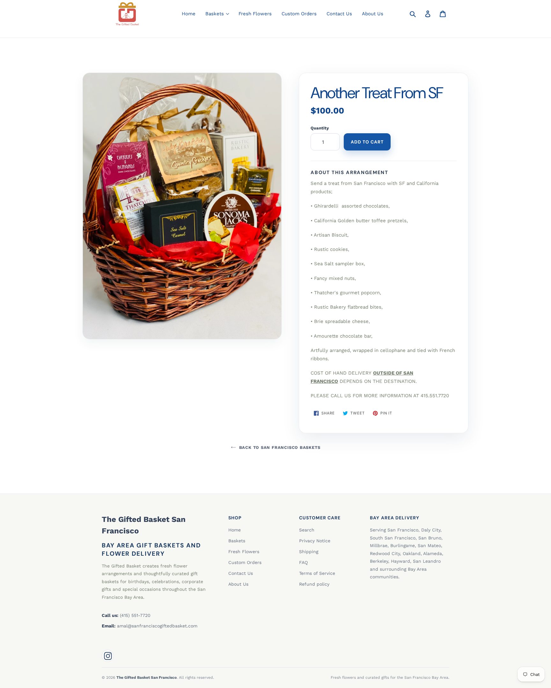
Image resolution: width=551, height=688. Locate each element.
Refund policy (314, 584)
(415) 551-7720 (135, 615)
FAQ (303, 562)
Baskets (236, 540)
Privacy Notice (314, 540)
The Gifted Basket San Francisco (144, 525)
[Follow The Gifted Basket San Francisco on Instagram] (108, 656)
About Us (372, 14)
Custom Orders (299, 14)
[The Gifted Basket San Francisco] (127, 13)
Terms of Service (317, 573)
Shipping (308, 551)
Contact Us (339, 14)
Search (306, 529)
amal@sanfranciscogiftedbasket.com (157, 625)
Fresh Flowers (255, 14)
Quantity (320, 128)
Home (188, 14)
